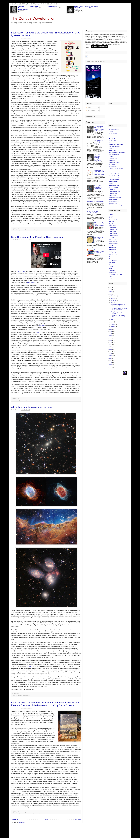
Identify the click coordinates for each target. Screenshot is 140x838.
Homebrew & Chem (114, 185)
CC (17, 4)
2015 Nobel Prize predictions (99, 237)
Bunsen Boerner (113, 158)
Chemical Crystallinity (114, 162)
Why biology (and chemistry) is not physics (99, 142)
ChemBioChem (113, 229)
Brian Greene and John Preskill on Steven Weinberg (37, 237)
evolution (30, 813)
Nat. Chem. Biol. (113, 253)
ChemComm (112, 227)
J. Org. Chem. (112, 225)
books (29, 230)
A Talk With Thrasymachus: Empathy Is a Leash (23, 8)
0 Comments (15, 228)
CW (27, 4)
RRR (48, 4)
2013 (110, 347)
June (112, 319)
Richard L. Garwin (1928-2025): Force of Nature (79, 8)
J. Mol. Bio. (112, 251)
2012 (110, 349)
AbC (15, 4)
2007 (110, 360)
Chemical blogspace (114, 191)
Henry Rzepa (112, 150)
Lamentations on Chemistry (116, 178)
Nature (111, 214)
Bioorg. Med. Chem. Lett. (115, 274)
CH (20, 4)
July (112, 302)
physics (28, 400)
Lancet (111, 266)
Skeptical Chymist (113, 201)
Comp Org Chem (113, 172)
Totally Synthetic (113, 181)
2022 (110, 294)
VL (24, 4)
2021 (110, 329)
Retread (111, 131)
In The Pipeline (113, 133)
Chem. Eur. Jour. (113, 233)
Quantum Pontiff (113, 203)
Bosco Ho (111, 148)
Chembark (112, 137)
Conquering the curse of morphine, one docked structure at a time (99, 172)
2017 (110, 338)
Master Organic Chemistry (116, 144)
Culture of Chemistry (114, 146)
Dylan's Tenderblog (114, 129)
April (112, 322)
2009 (110, 356)
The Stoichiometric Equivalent (117, 152)
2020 (110, 331)
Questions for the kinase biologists (95, 201)
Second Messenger (114, 154)
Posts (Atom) (21, 822)
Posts (89, 107)
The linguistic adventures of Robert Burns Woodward (98, 188)
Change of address (33, 6)
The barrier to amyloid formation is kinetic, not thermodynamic (99, 252)
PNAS (110, 276)
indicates (29, 666)
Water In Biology (113, 187)
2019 (110, 333)
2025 (110, 287)
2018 (110, 336)
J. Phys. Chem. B (113, 243)
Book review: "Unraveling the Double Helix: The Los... (117, 305)
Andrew (111, 183)
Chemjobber (112, 160)
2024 (110, 289)
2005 (110, 365)
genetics (34, 230)
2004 (110, 367)
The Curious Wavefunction (33, 18)
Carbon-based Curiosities (115, 135)
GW (35, 4)
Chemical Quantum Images (116, 205)
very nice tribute (20, 271)
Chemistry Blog (113, 193)
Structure (111, 237)
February (113, 324)
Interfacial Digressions (115, 174)
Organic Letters (113, 224)
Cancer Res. (112, 270)
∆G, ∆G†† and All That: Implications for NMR (92, 212)
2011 (110, 351)
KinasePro (112, 170)
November (113, 296)
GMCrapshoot (112, 195)
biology (18, 230)
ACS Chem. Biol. (113, 255)
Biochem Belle (113, 141)
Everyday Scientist (114, 176)
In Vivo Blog (112, 164)
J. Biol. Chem (112, 249)
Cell (110, 259)
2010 (110, 353)
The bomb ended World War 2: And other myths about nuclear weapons (99, 128)
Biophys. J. (112, 245)
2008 (110, 358)
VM (56, 4)
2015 (110, 342)
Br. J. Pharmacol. (113, 260)
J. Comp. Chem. (113, 239)
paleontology (36, 813)
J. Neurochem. (113, 272)
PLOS (110, 278)
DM (29, 4)
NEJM (110, 268)
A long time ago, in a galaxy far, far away (31, 407)
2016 (110, 340)
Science (111, 216)
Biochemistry (112, 247)
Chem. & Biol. (112, 231)
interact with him (32, 282)
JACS (110, 218)
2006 (110, 362)
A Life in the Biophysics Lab (116, 168)
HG (38, 4)
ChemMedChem (113, 235)
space (28, 695)
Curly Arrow (112, 189)
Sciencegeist (112, 143)
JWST (24, 695)
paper (37, 332)
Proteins (111, 257)
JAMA (110, 264)
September (114, 300)
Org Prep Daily (113, 199)
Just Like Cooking (113, 139)
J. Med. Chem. (113, 222)
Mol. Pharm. (112, 262)
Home (46, 819)
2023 (110, 292)
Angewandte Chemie (114, 220)
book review (24, 230)
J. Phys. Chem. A (113, 241)
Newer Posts (15, 819)
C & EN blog (112, 156)
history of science (42, 230)
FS (12, 4)
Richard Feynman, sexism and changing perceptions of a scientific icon (99, 157)
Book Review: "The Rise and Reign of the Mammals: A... (118, 316)
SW (51, 4)
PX (43, 4)
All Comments (91, 110)
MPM (41, 4)
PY (45, 4)
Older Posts (78, 819)
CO (22, 4)
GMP (32, 4)
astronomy (19, 695)
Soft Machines (112, 166)
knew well (42, 325)
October (113, 298)
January (113, 326)
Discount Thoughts (114, 179)
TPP (54, 4)
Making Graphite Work (115, 197)
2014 (110, 344)
